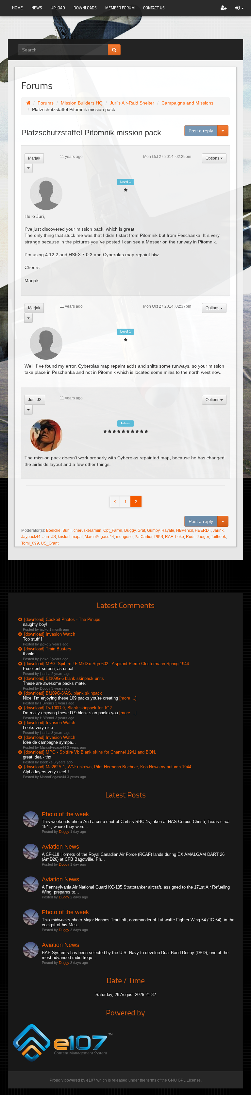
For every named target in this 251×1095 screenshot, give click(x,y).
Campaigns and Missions (187, 103)
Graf (141, 530)
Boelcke (53, 530)
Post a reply (201, 130)
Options (213, 158)
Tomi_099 (30, 543)
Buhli (67, 530)
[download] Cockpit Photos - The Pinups (62, 619)
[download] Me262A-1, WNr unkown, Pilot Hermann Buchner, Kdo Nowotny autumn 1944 (107, 766)
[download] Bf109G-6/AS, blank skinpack (63, 693)
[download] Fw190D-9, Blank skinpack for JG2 (68, 707)
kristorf (64, 536)
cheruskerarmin (87, 530)
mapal (77, 536)
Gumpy (153, 530)
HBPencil (184, 530)
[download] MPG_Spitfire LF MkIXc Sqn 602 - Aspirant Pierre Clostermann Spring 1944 (106, 663)
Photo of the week (65, 814)
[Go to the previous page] (115, 501)
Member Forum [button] (120, 7)
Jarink (218, 530)
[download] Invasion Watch (49, 634)
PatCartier (143, 536)
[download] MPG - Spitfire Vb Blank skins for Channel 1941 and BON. (90, 752)
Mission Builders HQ (82, 103)
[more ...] (128, 698)
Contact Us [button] (154, 7)
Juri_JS (35, 399)
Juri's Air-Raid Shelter (132, 103)
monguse (124, 536)
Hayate (167, 530)
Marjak (34, 158)
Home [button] (17, 7)
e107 (90, 1080)
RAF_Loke (174, 536)
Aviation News (60, 846)
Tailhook (218, 536)
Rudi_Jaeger (197, 536)
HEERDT (203, 530)
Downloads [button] (85, 7)
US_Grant (50, 543)
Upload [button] (58, 7)
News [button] (36, 7)
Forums (46, 103)
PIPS (158, 536)
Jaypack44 (31, 536)
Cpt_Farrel (112, 530)
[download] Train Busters (47, 648)
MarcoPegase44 (99, 536)
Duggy (130, 530)
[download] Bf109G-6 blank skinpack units (64, 678)
